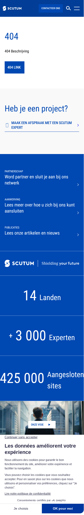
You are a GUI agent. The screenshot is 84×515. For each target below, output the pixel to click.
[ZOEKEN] (68, 8)
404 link (14, 67)
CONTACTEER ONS (50, 8)
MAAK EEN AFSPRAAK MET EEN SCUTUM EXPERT (41, 125)
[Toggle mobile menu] (77, 8)
